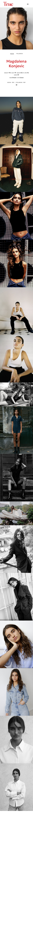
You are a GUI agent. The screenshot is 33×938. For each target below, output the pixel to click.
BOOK (12, 53)
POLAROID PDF (21, 82)
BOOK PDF (10, 82)
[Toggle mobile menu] (27, 4)
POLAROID (19, 53)
